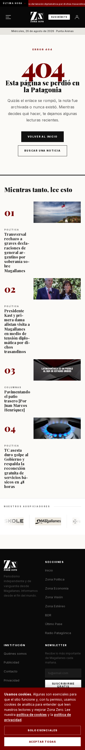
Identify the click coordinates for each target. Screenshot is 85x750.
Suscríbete (59, 17)
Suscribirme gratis (63, 685)
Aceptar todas (42, 741)
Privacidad (11, 680)
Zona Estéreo (55, 606)
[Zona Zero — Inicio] (37, 17)
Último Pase (53, 624)
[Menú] (8, 17)
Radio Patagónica (58, 633)
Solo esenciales (43, 730)
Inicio (49, 570)
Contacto (10, 671)
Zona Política (54, 579)
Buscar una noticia (42, 150)
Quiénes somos (15, 653)
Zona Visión (54, 597)
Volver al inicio (43, 136)
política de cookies (32, 715)
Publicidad (11, 662)
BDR (48, 615)
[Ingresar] (77, 17)
